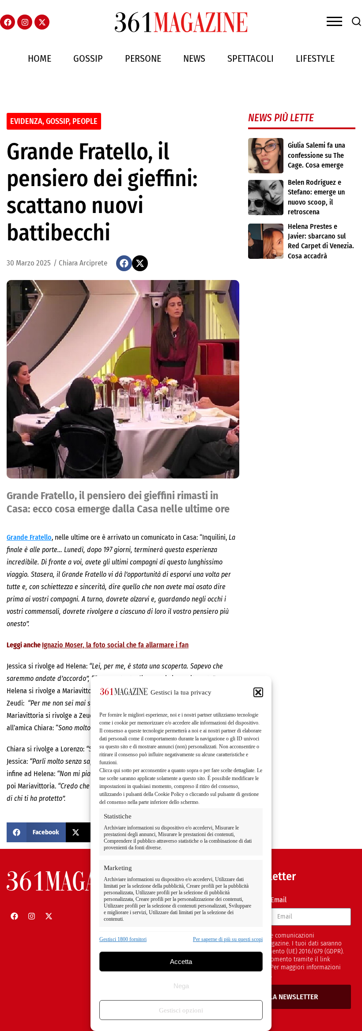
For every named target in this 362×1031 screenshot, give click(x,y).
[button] (258, 692)
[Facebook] (7, 22)
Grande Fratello (29, 537)
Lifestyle (315, 58)
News (194, 58)
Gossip (88, 58)
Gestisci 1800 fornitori (123, 939)
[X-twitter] (41, 22)
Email (279, 900)
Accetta (181, 961)
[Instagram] (24, 22)
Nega (181, 986)
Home (39, 58)
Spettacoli (250, 58)
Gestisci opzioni (181, 1010)
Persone (143, 58)
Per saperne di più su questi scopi (228, 939)
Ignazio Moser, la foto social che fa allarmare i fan (115, 645)
